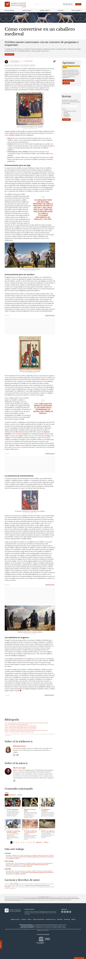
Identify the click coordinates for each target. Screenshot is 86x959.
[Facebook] (62, 912)
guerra (52, 146)
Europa (46, 187)
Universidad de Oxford (44, 897)
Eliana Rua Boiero (29, 61)
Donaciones (67, 919)
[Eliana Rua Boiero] (14, 755)
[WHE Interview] (14, 780)
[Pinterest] (70, 912)
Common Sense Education (29, 898)
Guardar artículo (9, 65)
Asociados (59, 919)
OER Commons (58, 898)
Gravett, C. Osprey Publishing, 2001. (20, 729)
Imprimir (27, 65)
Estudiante (66, 114)
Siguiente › (39, 842)
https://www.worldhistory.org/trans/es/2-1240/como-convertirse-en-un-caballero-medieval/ (27, 865)
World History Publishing (27, 926)
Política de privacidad (38, 919)
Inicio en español (9, 10)
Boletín (29, 919)
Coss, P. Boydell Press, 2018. (26, 723)
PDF (32, 65)
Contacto (23, 919)
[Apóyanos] (1, 944)
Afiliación (66, 83)
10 (33, 842)
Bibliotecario (67, 115)
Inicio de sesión (76, 10)
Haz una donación (68, 80)
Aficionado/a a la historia (70, 111)
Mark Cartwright (14, 61)
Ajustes (73, 919)
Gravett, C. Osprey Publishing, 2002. (20, 726)
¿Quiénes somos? (44, 10)
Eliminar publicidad (49, 315)
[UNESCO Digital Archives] (43, 940)
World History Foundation (25, 924)
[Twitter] (65, 912)
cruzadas (19, 653)
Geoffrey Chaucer (19, 432)
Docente (66, 112)
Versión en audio (19, 65)
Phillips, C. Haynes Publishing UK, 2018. (19, 731)
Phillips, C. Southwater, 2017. (26, 730)
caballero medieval (15, 135)
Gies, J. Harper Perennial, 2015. (16, 724)
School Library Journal (68, 898)
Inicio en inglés (27, 10)
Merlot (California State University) (45, 898)
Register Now (9, 54)
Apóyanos (60, 10)
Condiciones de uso (50, 919)
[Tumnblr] (68, 912)
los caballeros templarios (17, 655)
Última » (46, 842)
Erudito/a (66, 117)
